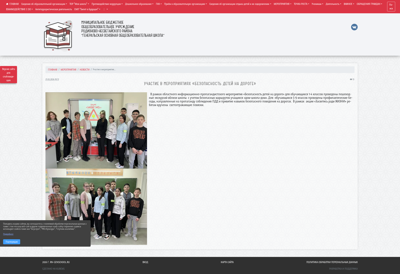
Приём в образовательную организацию (184, 4)
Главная (52, 69)
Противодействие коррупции (106, 4)
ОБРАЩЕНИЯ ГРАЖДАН (368, 4)
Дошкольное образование (138, 4)
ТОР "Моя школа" (78, 4)
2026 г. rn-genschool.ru (56, 262)
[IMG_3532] (96, 130)
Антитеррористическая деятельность (53, 9)
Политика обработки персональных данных (332, 262)
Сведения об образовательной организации (43, 4)
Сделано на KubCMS (53, 268)
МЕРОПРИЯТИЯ (282, 4)
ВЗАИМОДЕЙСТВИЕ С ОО (18, 9)
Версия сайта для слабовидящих (8, 74)
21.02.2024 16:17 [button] (52, 79)
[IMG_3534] (96, 207)
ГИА (158, 4)
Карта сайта (227, 262)
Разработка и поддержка (343, 268)
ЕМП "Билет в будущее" (86, 9)
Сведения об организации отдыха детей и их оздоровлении (239, 4)
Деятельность (332, 4)
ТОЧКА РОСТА (300, 4)
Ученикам (316, 4)
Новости (85, 69)
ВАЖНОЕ (348, 4)
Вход (145, 262)
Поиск (391, 6)
